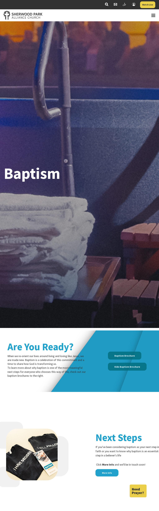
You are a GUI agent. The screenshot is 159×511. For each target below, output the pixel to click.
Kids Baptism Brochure (127, 366)
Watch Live (147, 4)
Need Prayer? (138, 491)
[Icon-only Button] (106, 5)
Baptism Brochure (124, 355)
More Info (107, 472)
